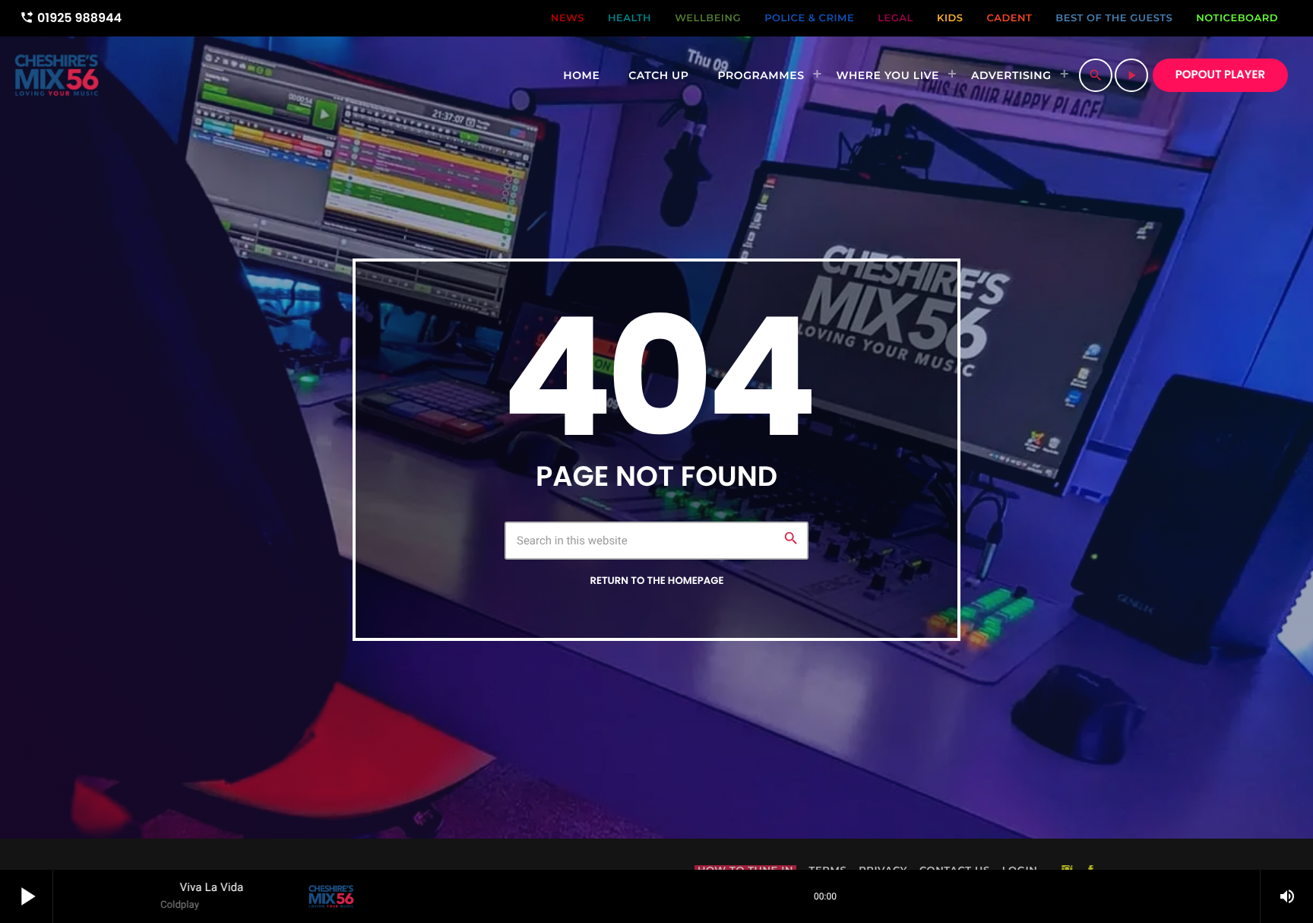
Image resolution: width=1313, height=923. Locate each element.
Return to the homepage (656, 580)
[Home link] (56, 75)
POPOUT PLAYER (1220, 75)
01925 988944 (71, 18)
